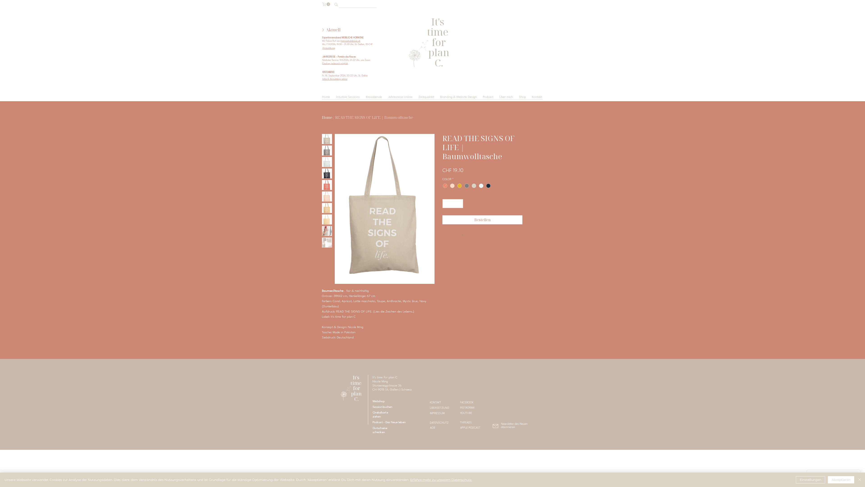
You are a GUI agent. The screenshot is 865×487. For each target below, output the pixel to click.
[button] (326, 4)
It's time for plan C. (356, 388)
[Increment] (459, 203)
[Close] (859, 479)
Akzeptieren (841, 480)
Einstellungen (810, 480)
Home (327, 117)
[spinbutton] (452, 203)
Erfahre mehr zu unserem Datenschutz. (441, 480)
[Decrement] (446, 203)
